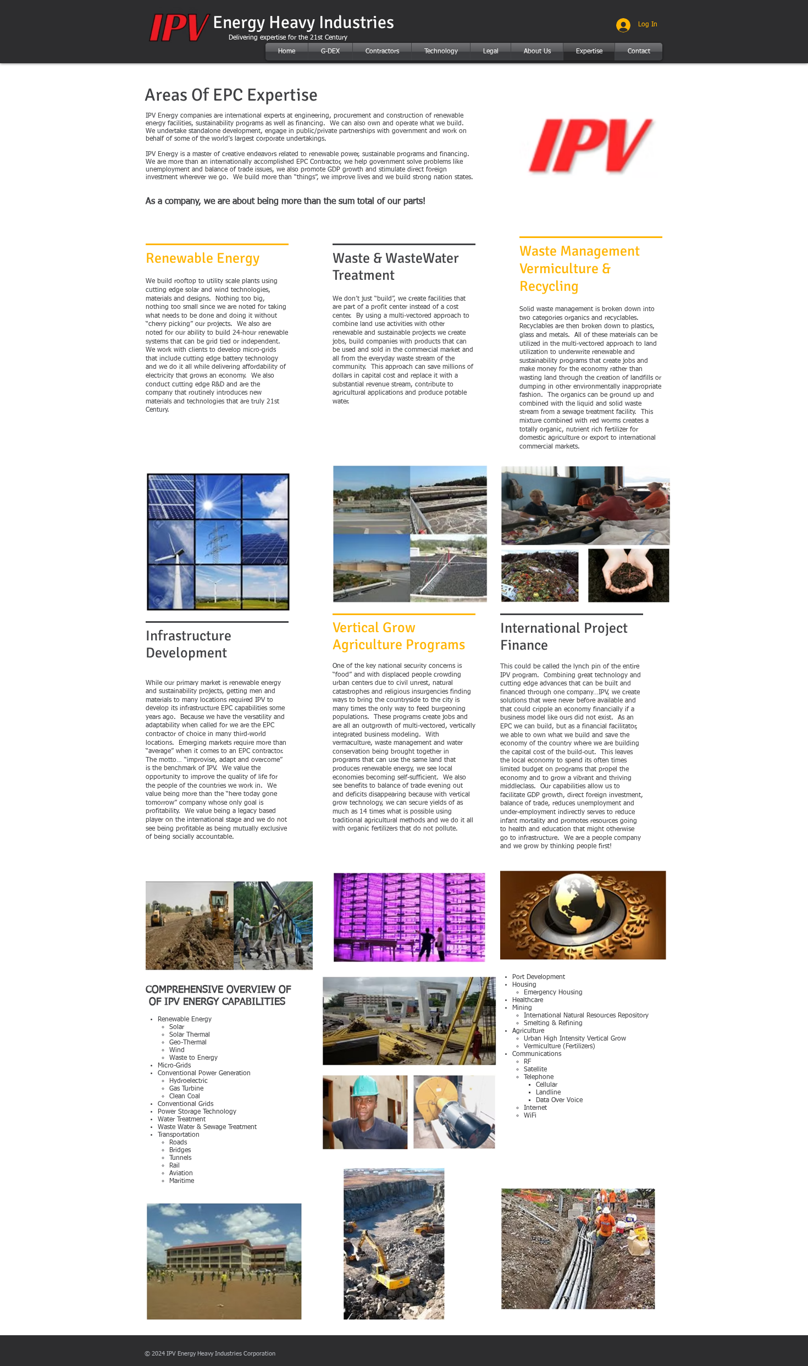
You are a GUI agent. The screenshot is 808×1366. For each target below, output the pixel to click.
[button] (330, 51)
